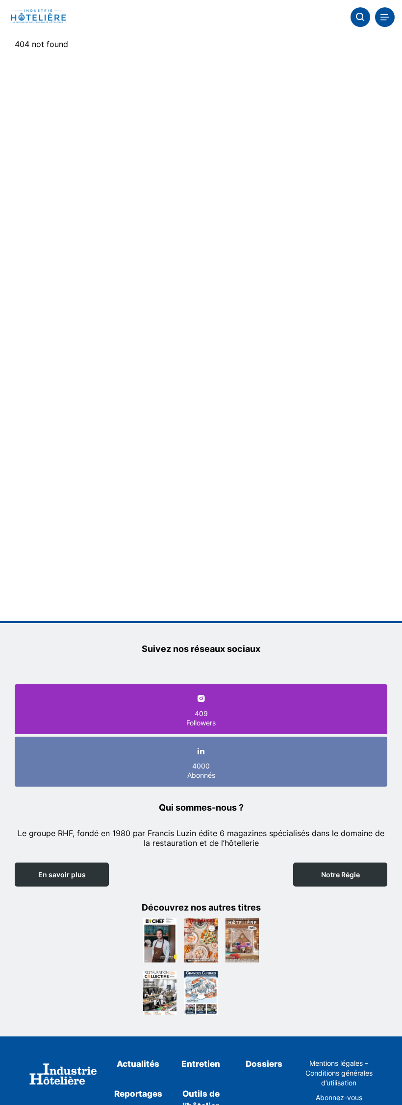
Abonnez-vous (339, 1097)
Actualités (138, 1064)
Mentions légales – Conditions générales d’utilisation (339, 1073)
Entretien (200, 1064)
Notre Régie (340, 874)
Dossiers (264, 1064)
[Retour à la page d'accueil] (63, 1075)
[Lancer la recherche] (360, 17)
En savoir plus (62, 874)
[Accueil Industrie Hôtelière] (38, 17)
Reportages (138, 1094)
